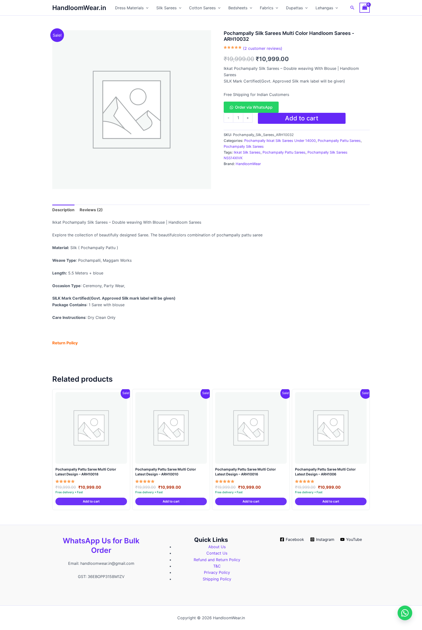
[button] (146, 8)
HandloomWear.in (79, 7)
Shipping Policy (217, 579)
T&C (217, 566)
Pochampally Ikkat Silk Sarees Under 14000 (280, 140)
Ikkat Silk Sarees (247, 152)
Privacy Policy (217, 572)
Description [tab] (63, 209)
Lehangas (324, 7)
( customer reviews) (262, 48)
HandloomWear (248, 164)
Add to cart (301, 118)
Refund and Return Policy (217, 559)
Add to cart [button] (91, 501)
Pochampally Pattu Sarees (339, 140)
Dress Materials (129, 7)
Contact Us (216, 553)
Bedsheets (237, 7)
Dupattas (294, 7)
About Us (217, 546)
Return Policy (65, 342)
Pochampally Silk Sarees (244, 146)
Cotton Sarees (202, 7)
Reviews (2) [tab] (91, 209)
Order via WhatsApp (254, 107)
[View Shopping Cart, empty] (364, 8)
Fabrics (266, 7)
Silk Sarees (166, 7)
